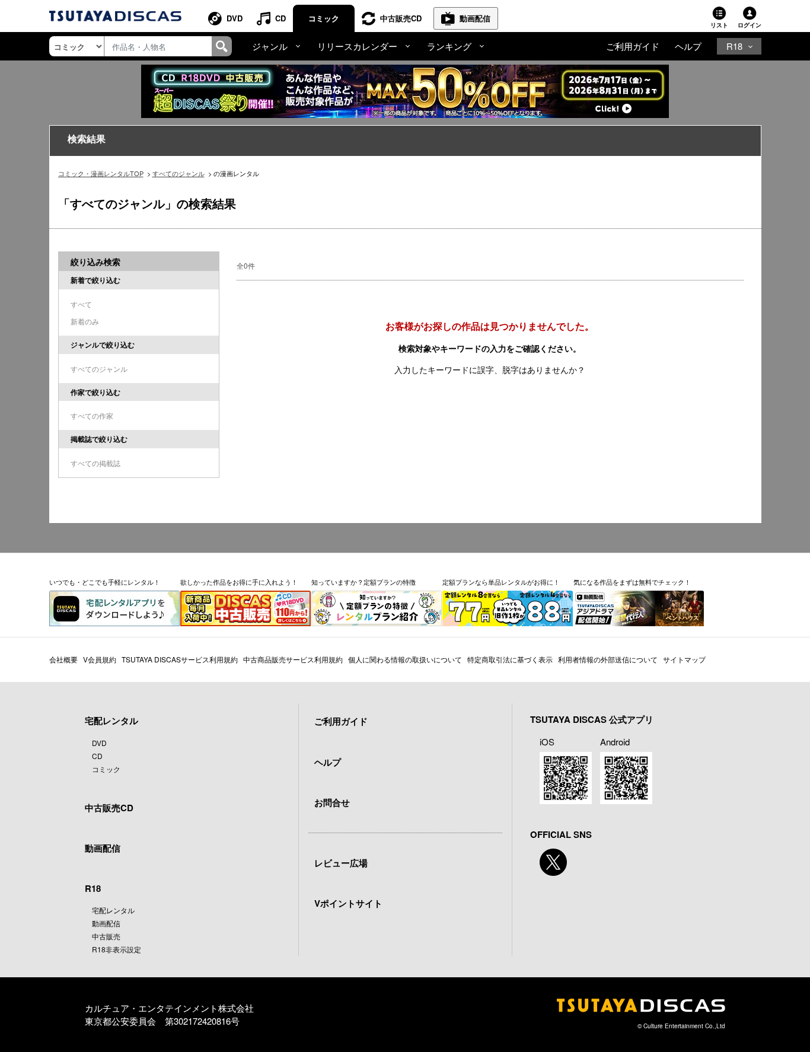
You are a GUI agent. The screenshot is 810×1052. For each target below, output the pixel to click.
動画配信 (475, 18)
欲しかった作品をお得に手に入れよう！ (239, 581)
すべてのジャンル (178, 173)
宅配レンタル (113, 910)
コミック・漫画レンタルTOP (100, 173)
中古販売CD (401, 18)
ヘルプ (688, 46)
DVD (235, 18)
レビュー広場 (341, 862)
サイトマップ (684, 659)
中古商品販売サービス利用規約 (293, 659)
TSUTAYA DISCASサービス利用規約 (180, 659)
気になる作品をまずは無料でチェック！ (632, 581)
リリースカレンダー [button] (357, 46)
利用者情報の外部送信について (608, 659)
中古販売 (106, 936)
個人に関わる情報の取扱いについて (405, 659)
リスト (719, 25)
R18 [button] (734, 46)
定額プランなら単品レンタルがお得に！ (501, 581)
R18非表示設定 (116, 949)
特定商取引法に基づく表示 (510, 659)
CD (280, 18)
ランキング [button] (449, 46)
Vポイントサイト (348, 903)
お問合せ (332, 802)
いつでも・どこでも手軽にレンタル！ (104, 581)
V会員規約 (99, 659)
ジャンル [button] (270, 46)
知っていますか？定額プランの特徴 (363, 581)
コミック (323, 18)
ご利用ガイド (632, 46)
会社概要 (63, 659)
